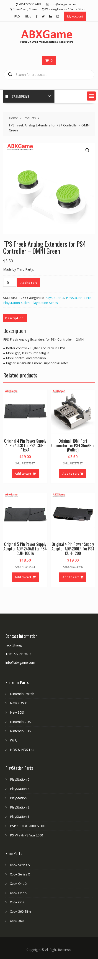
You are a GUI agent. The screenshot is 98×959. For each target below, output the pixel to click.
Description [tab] (14, 318)
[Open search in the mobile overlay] (49, 74)
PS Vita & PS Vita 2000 (26, 835)
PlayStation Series (44, 303)
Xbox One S (18, 893)
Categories (20, 96)
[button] (91, 96)
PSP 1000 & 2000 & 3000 (28, 826)
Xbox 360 (17, 921)
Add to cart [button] (23, 473)
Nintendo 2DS (20, 722)
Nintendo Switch (22, 694)
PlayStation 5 (19, 779)
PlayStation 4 (54, 298)
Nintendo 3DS (20, 731)
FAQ (17, 16)
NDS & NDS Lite (22, 749)
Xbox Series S (20, 865)
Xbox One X (18, 883)
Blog (28, 16)
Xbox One (17, 902)
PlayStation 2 (19, 807)
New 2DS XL (19, 703)
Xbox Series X (20, 874)
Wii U (14, 740)
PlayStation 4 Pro (78, 298)
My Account (75, 16)
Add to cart (29, 283)
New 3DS (17, 712)
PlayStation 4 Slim (16, 303)
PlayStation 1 (19, 816)
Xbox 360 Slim (20, 911)
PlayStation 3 (19, 798)
